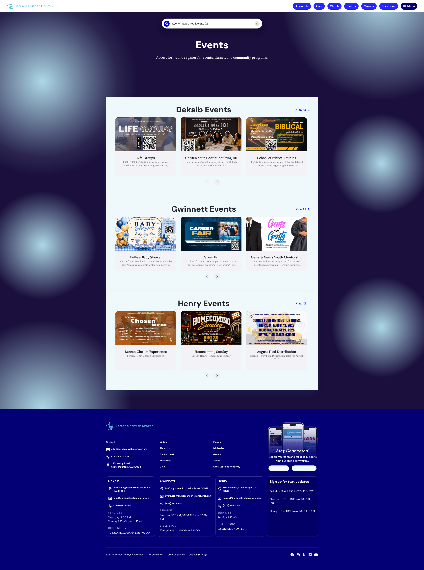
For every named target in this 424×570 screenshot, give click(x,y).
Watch (334, 6)
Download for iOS (279, 468)
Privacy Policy (155, 554)
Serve (216, 460)
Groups (369, 6)
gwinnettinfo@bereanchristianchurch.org (188, 495)
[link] (145, 146)
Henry (222, 481)
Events (351, 6)
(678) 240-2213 (173, 503)
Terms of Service (175, 554)
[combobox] (212, 23)
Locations (388, 6)
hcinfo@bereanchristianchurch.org (242, 497)
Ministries (218, 448)
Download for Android (304, 468)
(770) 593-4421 (120, 456)
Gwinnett (167, 481)
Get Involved (167, 454)
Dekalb (113, 481)
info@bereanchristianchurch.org (129, 448)
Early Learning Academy (226, 466)
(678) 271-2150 (231, 505)
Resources (165, 460)
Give (319, 6)
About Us (301, 6)
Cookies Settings (198, 554)
